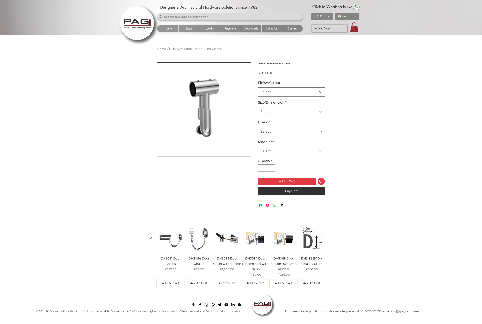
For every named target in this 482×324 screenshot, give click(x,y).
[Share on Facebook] (260, 205)
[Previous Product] (151, 238)
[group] (241, 256)
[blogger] (239, 304)
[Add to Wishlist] (321, 181)
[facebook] (200, 304)
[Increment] (272, 168)
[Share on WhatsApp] (274, 205)
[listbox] (322, 16)
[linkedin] (233, 304)
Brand (264, 122)
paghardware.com (412, 311)
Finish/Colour (270, 83)
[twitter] (219, 304)
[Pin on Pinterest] (267, 205)
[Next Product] (331, 238)
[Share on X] (282, 205)
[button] (322, 16)
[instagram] (206, 304)
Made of (266, 142)
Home (162, 49)
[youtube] (226, 304)
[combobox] (291, 92)
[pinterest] (213, 304)
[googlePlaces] (193, 304)
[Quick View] (170, 239)
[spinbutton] (267, 168)
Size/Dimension (272, 102)
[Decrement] (261, 168)
